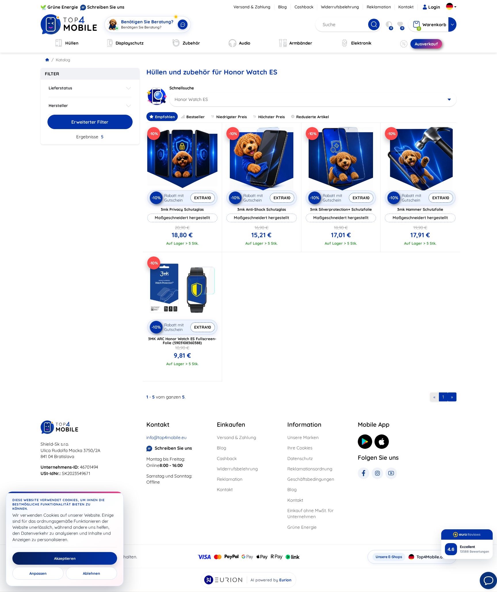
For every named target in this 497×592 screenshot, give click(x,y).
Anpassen (38, 573)
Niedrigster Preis (231, 116)
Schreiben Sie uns (105, 7)
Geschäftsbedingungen (310, 479)
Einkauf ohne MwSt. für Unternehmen (310, 513)
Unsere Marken (303, 437)
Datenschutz (300, 458)
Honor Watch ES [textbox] (191, 99)
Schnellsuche (181, 88)
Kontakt (406, 6)
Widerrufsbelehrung (340, 6)
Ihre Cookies (299, 448)
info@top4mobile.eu (166, 437)
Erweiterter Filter (89, 122)
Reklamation (379, 6)
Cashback (304, 6)
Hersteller (58, 105)
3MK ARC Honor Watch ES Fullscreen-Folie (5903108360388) (182, 340)
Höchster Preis (271, 116)
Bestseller (195, 116)
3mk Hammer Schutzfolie (420, 209)
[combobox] (313, 99)
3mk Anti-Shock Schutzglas (261, 209)
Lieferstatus (60, 88)
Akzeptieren (65, 558)
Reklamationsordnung (309, 469)
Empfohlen (165, 116)
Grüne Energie (62, 7)
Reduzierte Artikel (312, 116)
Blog (282, 6)
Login (434, 7)
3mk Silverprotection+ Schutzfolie (341, 209)
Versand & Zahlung (252, 6)
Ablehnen (91, 573)
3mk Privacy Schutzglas (182, 209)
